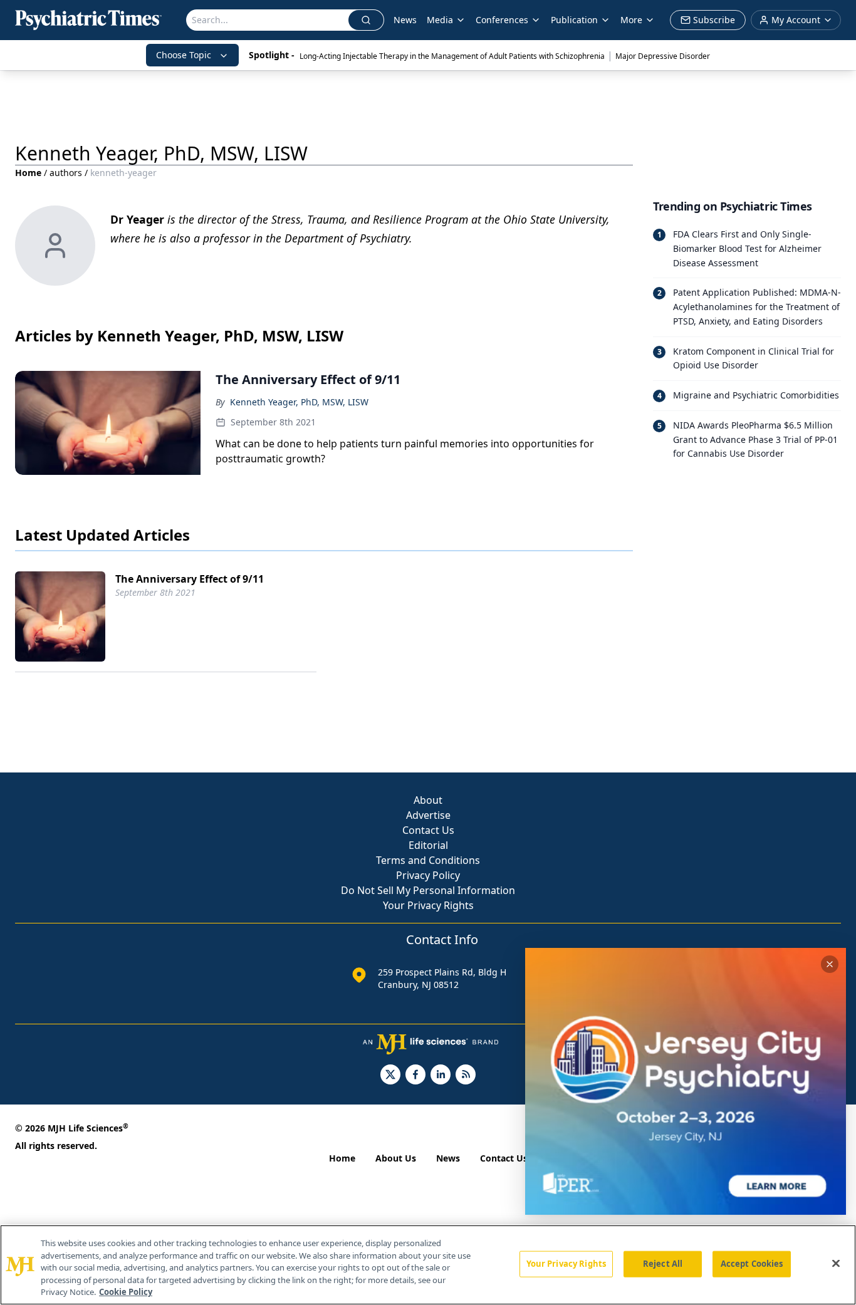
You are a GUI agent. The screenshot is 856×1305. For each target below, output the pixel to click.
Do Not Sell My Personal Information (428, 890)
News (405, 20)
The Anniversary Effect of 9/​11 (189, 579)
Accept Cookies (752, 1263)
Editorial (428, 845)
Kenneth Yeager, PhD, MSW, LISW (299, 402)
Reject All (662, 1263)
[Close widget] (829, 964)
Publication (574, 20)
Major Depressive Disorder (662, 56)
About (428, 800)
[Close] (836, 1263)
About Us (395, 1158)
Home (28, 173)
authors (66, 173)
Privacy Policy (428, 875)
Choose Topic (183, 55)
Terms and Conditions (428, 860)
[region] (428, 1265)
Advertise (428, 815)
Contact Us (428, 830)
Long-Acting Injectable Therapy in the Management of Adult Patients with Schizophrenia (452, 56)
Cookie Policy (125, 1291)
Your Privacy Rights (428, 905)
